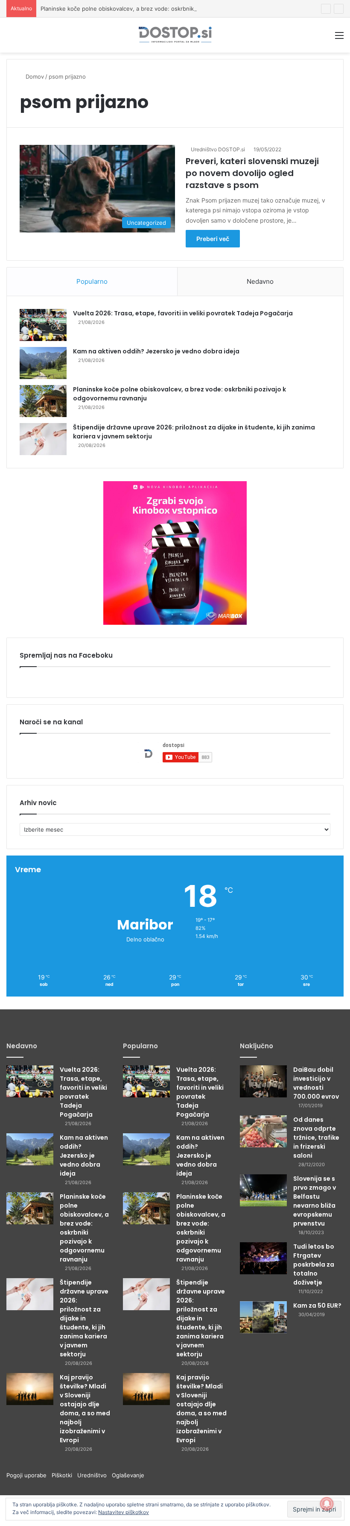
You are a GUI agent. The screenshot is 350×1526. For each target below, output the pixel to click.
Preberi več (212, 238)
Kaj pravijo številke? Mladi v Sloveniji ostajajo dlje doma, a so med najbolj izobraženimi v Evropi (85, 1408)
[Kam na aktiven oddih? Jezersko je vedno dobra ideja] (43, 363)
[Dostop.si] (175, 35)
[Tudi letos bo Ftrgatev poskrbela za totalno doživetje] (263, 1258)
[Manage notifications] (327, 1504)
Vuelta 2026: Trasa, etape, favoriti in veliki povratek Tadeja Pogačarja (183, 313)
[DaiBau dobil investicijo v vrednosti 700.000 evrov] (263, 1081)
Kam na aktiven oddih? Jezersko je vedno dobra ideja (156, 351)
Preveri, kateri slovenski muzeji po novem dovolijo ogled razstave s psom (252, 173)
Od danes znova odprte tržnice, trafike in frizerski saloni (316, 1137)
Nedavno (260, 281)
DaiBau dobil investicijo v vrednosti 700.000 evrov (316, 1083)
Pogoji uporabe (29, 1475)
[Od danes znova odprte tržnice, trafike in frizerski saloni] (263, 1131)
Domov (34, 76)
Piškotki (64, 1475)
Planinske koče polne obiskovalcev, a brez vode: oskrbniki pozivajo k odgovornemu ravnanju (163, 8)
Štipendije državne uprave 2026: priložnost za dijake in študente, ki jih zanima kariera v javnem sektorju (84, 1318)
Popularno (92, 281)
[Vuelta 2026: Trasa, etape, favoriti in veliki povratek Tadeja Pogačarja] (43, 325)
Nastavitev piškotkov (123, 1512)
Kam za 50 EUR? (317, 1305)
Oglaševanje (128, 1475)
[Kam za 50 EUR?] (263, 1317)
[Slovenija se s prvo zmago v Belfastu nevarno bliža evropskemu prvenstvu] (263, 1190)
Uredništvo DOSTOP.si (218, 149)
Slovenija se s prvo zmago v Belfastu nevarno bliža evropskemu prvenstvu (314, 1201)
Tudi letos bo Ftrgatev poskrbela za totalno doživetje (313, 1264)
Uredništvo (94, 1475)
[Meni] (339, 38)
